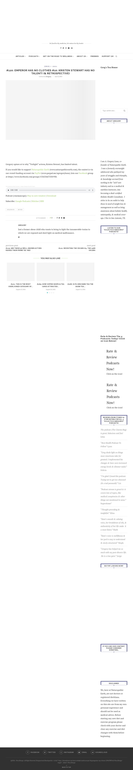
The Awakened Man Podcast (13, 186)
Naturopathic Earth (40, 169)
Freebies (95, 56)
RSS (42, 201)
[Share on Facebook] (57, 218)
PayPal (38, 173)
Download (51, 195)
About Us (81, 56)
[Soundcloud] (72, 47)
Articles (20, 56)
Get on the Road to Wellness (57, 56)
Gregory (48, 76)
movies (20, 209)
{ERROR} (46, 66)
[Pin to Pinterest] (61, 218)
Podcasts (33, 56)
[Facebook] (60, 47)
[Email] (68, 47)
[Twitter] (63, 47)
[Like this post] (53, 218)
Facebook (83, 173)
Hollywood (10, 209)
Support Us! (108, 56)
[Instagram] (66, 47)
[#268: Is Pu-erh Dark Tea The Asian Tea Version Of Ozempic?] (80, 272)
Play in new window (36, 195)
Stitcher (35, 201)
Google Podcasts (22, 201)
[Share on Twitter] (59, 218)
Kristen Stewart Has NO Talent (27, 186)
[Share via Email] (64, 218)
